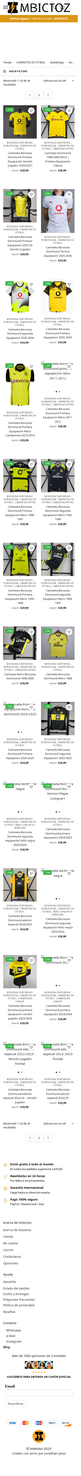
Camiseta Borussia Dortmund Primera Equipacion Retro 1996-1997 (20, 513)
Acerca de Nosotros (17, 1230)
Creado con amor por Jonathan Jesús (39, 1453)
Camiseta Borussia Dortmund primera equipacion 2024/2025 (58, 833)
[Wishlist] (31, 110)
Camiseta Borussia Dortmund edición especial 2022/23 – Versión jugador (20, 1096)
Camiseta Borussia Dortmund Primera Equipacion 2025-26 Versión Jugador (20, 243)
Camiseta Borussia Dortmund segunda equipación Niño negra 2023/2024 (20, 838)
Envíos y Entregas (16, 1294)
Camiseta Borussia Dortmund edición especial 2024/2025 (20, 920)
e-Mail (10, 1336)
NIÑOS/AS (20, 827)
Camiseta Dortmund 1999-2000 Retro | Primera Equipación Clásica (58, 159)
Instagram (13, 1341)
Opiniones (10, 1263)
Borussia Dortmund (20, 142)
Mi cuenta (10, 1243)
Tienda (7, 62)
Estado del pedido (16, 1288)
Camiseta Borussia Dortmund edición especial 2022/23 (58, 1094)
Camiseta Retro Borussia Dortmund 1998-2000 (20, 676)
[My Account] (62, 7)
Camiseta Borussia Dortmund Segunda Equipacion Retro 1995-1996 (58, 513)
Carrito (8, 1250)
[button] (71, 18)
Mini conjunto (25, 824)
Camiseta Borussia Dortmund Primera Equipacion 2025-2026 (58, 333)
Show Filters (18, 71)
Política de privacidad (18, 1305)
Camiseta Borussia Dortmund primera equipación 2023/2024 (58, 1010)
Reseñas (9, 1312)
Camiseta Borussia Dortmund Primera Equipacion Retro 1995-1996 (20, 596)
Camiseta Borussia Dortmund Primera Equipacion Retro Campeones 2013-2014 (20, 429)
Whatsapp (13, 1330)
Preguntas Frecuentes (19, 1299)
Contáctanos (12, 1256)
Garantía (9, 1282)
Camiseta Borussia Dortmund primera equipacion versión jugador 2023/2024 (20, 1012)
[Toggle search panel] (55, 7)
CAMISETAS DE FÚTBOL (30, 62)
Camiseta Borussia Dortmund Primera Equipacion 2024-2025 (20, 754)
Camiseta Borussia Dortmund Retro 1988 (58, 676)
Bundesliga (57, 62)
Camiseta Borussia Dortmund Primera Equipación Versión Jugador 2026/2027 (20, 159)
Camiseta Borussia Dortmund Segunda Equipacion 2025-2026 (20, 333)
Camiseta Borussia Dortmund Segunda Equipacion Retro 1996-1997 (58, 596)
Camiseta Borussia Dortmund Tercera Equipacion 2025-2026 (58, 251)
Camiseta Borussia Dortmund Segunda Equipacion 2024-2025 (58, 754)
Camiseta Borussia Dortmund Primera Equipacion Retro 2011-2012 (58, 415)
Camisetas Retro (63, 148)
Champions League (24, 1000)
